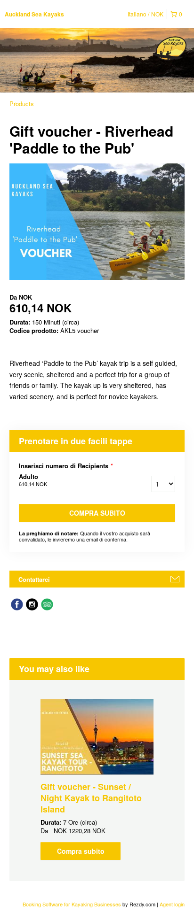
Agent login (172, 904)
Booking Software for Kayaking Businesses (72, 904)
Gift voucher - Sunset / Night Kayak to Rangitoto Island (91, 798)
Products (21, 103)
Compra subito (97, 513)
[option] (97, 779)
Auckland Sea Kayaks (34, 14)
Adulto (33, 479)
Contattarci (34, 579)
